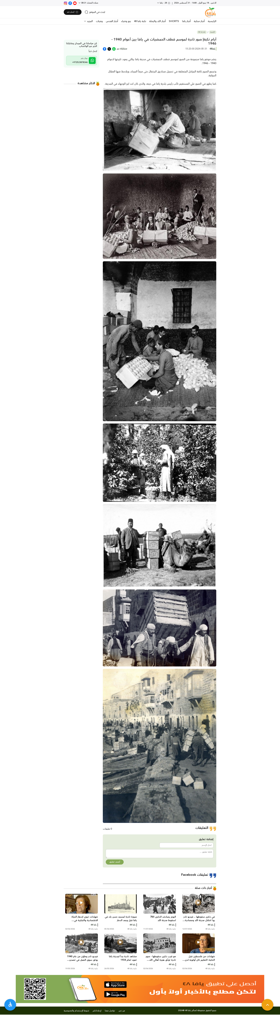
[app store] (115, 984)
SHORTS (174, 21)
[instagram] (65, 3)
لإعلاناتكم (97, 1010)
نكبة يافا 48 (140, 21)
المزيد (89, 21)
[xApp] (109, 48)
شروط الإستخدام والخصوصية (76, 1010)
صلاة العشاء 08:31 (89, 3)
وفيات (99, 21)
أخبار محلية (199, 21)
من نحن (122, 1010)
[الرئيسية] (210, 12)
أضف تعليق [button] (114, 862)
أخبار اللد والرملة (157, 21)
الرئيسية (212, 21)
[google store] (115, 994)
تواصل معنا (110, 1010)
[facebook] (70, 3)
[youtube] (75, 3)
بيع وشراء (126, 21)
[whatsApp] (114, 48)
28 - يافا (163, 3)
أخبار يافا (186, 21)
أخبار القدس (112, 21)
